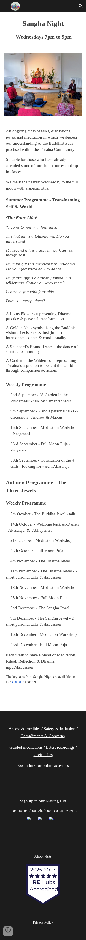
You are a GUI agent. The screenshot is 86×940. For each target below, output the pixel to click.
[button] (5, 6)
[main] (43, 30)
